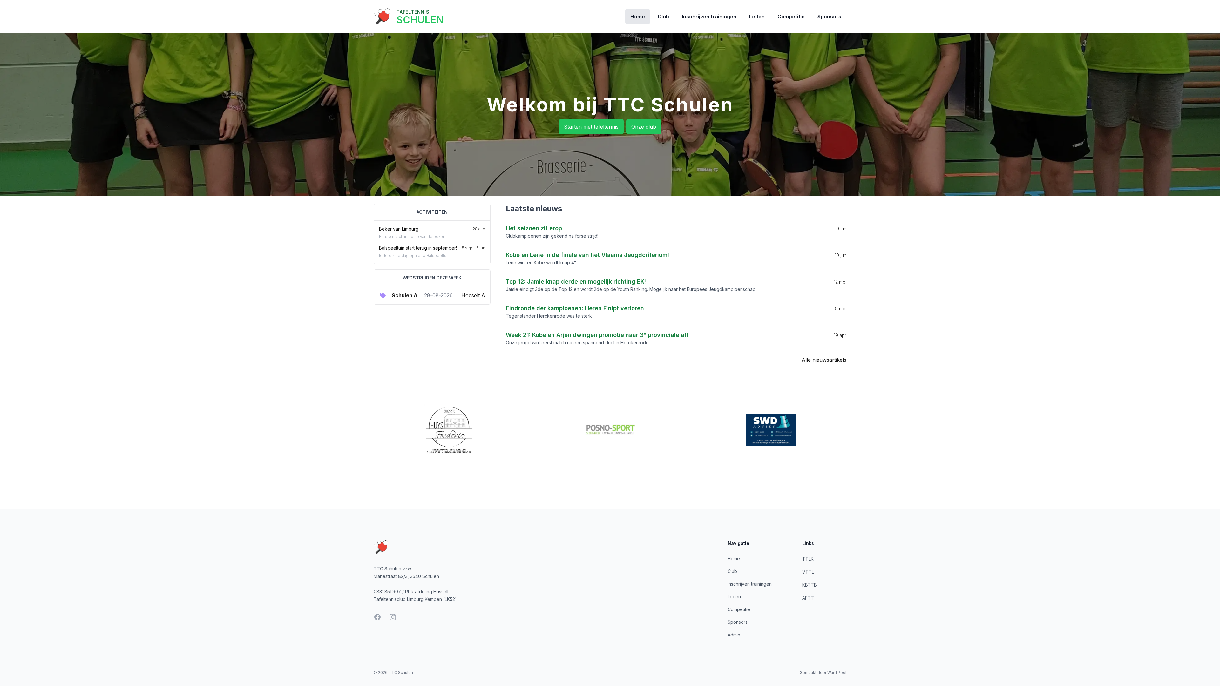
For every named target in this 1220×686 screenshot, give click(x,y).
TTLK (808, 559)
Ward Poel (836, 672)
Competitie (791, 16)
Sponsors (829, 16)
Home (637, 16)
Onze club (643, 127)
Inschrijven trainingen (709, 16)
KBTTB (809, 585)
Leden (757, 16)
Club (663, 16)
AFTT (808, 598)
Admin (734, 634)
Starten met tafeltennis (591, 127)
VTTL (808, 572)
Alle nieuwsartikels (824, 360)
